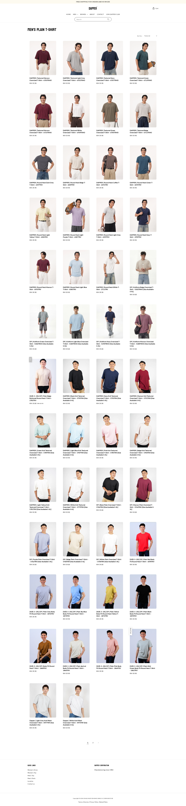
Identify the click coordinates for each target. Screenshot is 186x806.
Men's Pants (31, 778)
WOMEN (83, 14)
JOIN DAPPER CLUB (113, 14)
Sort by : (140, 36)
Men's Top (31, 775)
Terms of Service (83, 802)
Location (30, 781)
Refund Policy (103, 802)
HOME (68, 14)
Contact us (31, 784)
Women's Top (32, 773)
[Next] (98, 743)
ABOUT (92, 14)
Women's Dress (33, 770)
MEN (74, 14)
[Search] (108, 19)
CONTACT (100, 14)
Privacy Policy (94, 802)
